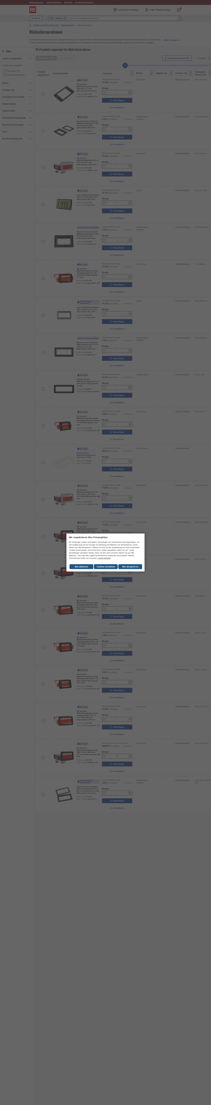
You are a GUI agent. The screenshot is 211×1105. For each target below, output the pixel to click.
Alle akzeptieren (130, 566)
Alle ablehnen (81, 566)
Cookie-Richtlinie (104, 558)
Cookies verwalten (106, 566)
